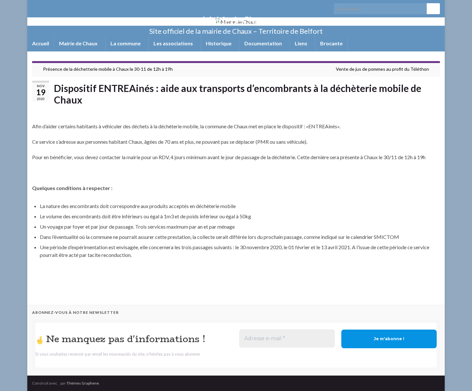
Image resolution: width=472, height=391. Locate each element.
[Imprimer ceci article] (435, 111)
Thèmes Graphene (82, 383)
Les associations (173, 43)
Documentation (263, 43)
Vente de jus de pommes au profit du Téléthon (382, 69)
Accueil (40, 43)
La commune (126, 43)
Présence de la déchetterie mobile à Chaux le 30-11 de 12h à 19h (108, 69)
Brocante (331, 43)
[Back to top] (458, 376)
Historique (219, 43)
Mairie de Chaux (236, 20)
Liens (301, 43)
